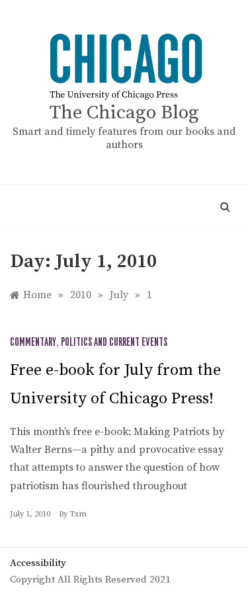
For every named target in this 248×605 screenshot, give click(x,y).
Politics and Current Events (114, 342)
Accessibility (38, 563)
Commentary (33, 342)
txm (78, 514)
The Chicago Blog (124, 113)
